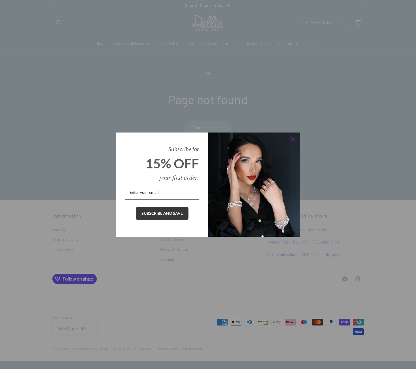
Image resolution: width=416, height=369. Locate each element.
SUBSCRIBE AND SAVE (162, 213)
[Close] (293, 139)
